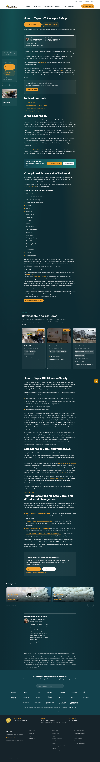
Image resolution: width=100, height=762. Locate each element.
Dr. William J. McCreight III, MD (52, 39)
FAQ (75, 736)
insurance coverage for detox (57, 478)
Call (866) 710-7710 (33, 24)
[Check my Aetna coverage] (26, 703)
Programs (27, 6)
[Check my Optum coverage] (62, 692)
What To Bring (78, 738)
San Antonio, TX (33, 738)
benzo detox (42, 62)
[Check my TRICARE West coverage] (74, 703)
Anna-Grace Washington (36, 39)
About (86, 1)
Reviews (92, 1)
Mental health (37, 6)
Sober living (55, 743)
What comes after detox (58, 751)
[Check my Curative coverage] (74, 692)
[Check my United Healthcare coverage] (62, 697)
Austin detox (63, 472)
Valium (66, 130)
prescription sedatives (39, 149)
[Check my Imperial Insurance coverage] (26, 692)
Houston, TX (32, 736)
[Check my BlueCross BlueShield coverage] (74, 697)
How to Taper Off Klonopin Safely (36, 108)
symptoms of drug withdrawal (67, 463)
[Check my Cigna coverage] (50, 697)
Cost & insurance (68, 6)
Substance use (48, 6)
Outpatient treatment (57, 741)
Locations (57, 6)
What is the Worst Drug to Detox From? (38, 528)
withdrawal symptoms (30, 186)
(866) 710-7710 (89, 6)
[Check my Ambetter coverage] (14, 697)
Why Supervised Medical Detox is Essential (39, 521)
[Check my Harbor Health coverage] (14, 692)
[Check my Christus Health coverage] (38, 703)
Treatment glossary (79, 741)
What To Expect (78, 1)
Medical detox (55, 736)
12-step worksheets (79, 743)
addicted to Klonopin (40, 276)
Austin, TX (31, 733)
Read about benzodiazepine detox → (36, 572)
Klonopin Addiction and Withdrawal (36, 105)
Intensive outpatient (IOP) (58, 746)
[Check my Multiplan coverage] (38, 697)
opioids (62, 70)
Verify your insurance (51, 24)
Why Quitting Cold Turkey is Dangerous (38, 513)
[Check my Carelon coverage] (86, 692)
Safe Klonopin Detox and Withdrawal (36, 111)
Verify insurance (68, 163)
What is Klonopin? (31, 102)
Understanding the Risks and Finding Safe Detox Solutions (43, 533)
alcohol (71, 143)
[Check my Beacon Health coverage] (86, 697)
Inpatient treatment (57, 738)
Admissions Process (79, 733)
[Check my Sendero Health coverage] (62, 703)
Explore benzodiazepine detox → (33, 300)
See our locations (29, 492)
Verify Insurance (32, 89)
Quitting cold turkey (49, 54)
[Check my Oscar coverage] (50, 692)
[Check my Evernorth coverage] (38, 692)
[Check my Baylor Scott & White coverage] (50, 703)
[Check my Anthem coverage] (26, 697)
